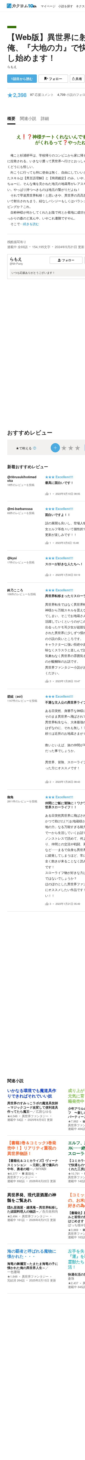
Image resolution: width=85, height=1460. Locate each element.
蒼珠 (71, 1278)
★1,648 (12, 1276)
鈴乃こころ (15, 590)
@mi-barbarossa (20, 508)
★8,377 (12, 1173)
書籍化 (29, 1173)
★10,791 (74, 1173)
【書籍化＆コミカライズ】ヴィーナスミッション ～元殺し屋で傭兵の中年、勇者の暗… (32, 1164)
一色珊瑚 (13, 1271)
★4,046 (12, 1116)
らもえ (12, 66)
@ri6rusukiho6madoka (21, 479)
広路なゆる (44, 1111)
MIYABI (41, 1169)
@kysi (12, 558)
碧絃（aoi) (15, 696)
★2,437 (73, 1283)
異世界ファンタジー (35, 1116)
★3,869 (73, 1230)
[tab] (12, 119)
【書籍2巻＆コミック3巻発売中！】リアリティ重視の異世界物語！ (31, 1148)
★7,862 (73, 1121)
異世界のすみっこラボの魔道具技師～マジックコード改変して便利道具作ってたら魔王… (32, 1107)
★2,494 (12, 1216)
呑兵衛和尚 (50, 1211)
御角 (10, 797)
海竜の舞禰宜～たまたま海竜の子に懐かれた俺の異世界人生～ (32, 1265)
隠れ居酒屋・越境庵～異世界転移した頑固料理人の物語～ (32, 1209)
